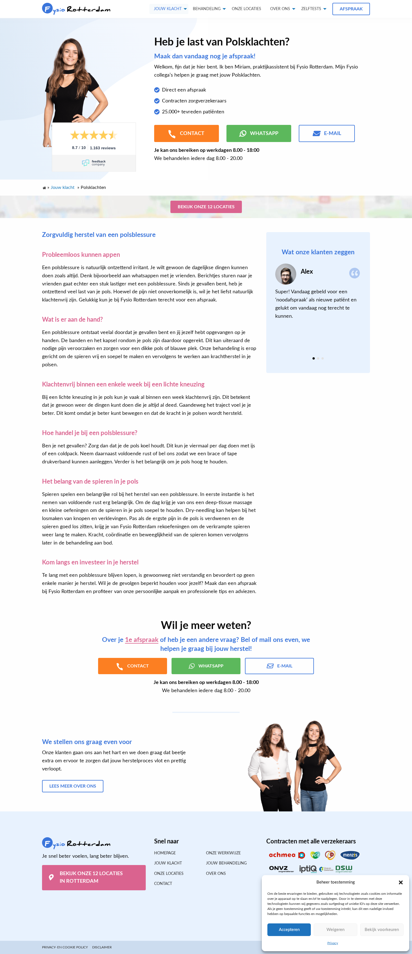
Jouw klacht (168, 9)
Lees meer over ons (72, 786)
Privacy (332, 943)
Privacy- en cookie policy (65, 947)
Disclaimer (102, 947)
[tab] (314, 358)
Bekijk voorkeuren (382, 930)
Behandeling (207, 9)
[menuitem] (246, 9)
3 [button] (322, 358)
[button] (401, 882)
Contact (163, 884)
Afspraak (351, 9)
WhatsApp (264, 133)
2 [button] (318, 358)
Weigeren (335, 930)
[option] (318, 292)
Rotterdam (78, 9)
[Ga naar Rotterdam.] (44, 186)
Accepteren (289, 930)
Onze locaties (246, 9)
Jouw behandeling (226, 863)
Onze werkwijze (223, 853)
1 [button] (314, 358)
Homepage (165, 853)
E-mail (332, 133)
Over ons (280, 9)
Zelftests (311, 9)
